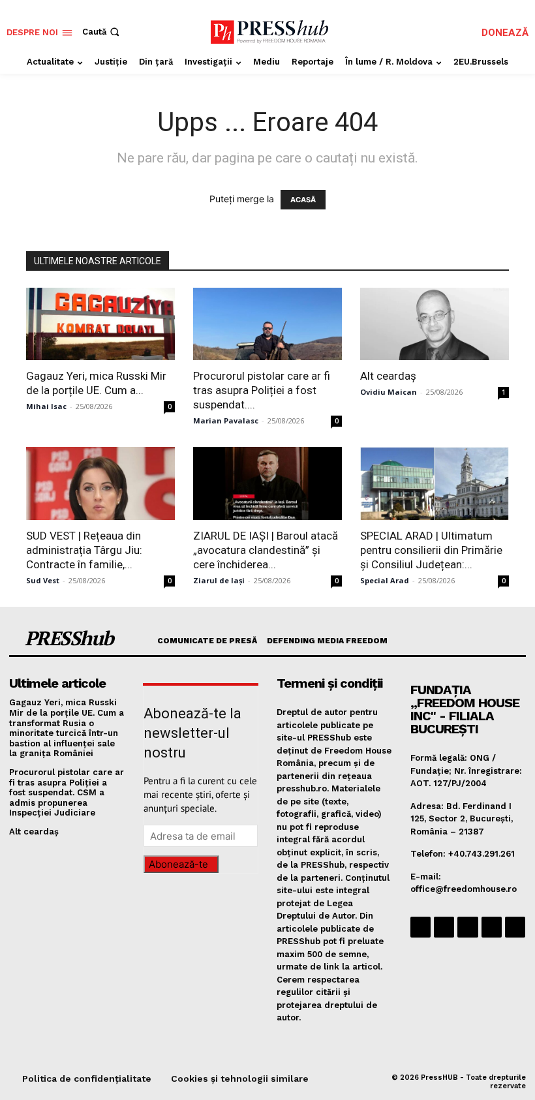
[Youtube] (515, 927)
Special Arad (384, 580)
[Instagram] (444, 927)
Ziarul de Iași (219, 580)
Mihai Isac (46, 406)
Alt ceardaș (388, 375)
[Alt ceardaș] (434, 324)
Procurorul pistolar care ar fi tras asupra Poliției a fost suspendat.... (261, 390)
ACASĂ (303, 199)
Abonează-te (178, 864)
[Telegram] (467, 927)
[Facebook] (420, 927)
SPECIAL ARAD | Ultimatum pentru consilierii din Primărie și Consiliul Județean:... (431, 550)
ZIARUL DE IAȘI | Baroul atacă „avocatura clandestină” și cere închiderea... (265, 550)
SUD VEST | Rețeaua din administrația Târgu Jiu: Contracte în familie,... (84, 550)
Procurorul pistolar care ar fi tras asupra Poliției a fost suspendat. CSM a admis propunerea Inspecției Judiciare (66, 792)
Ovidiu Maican (388, 392)
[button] (102, 31)
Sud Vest (42, 580)
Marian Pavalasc (225, 420)
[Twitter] (492, 927)
